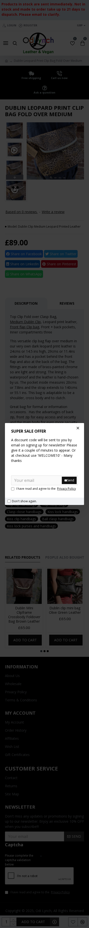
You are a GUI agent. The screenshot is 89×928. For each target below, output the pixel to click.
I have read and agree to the (46, 489)
